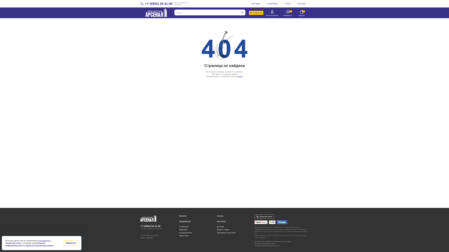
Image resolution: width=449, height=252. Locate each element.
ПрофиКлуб (185, 221)
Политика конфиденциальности (267, 245)
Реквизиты (183, 230)
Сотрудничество (185, 233)
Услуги (220, 216)
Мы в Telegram (148, 238)
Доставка (220, 227)
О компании (184, 227)
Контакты (221, 221)
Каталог (183, 216)
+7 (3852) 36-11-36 (158, 3)
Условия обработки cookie (265, 243)
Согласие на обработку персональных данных (273, 241)
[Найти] (242, 12)
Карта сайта (184, 236)
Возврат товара (223, 230)
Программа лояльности (226, 233)
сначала (239, 76)
